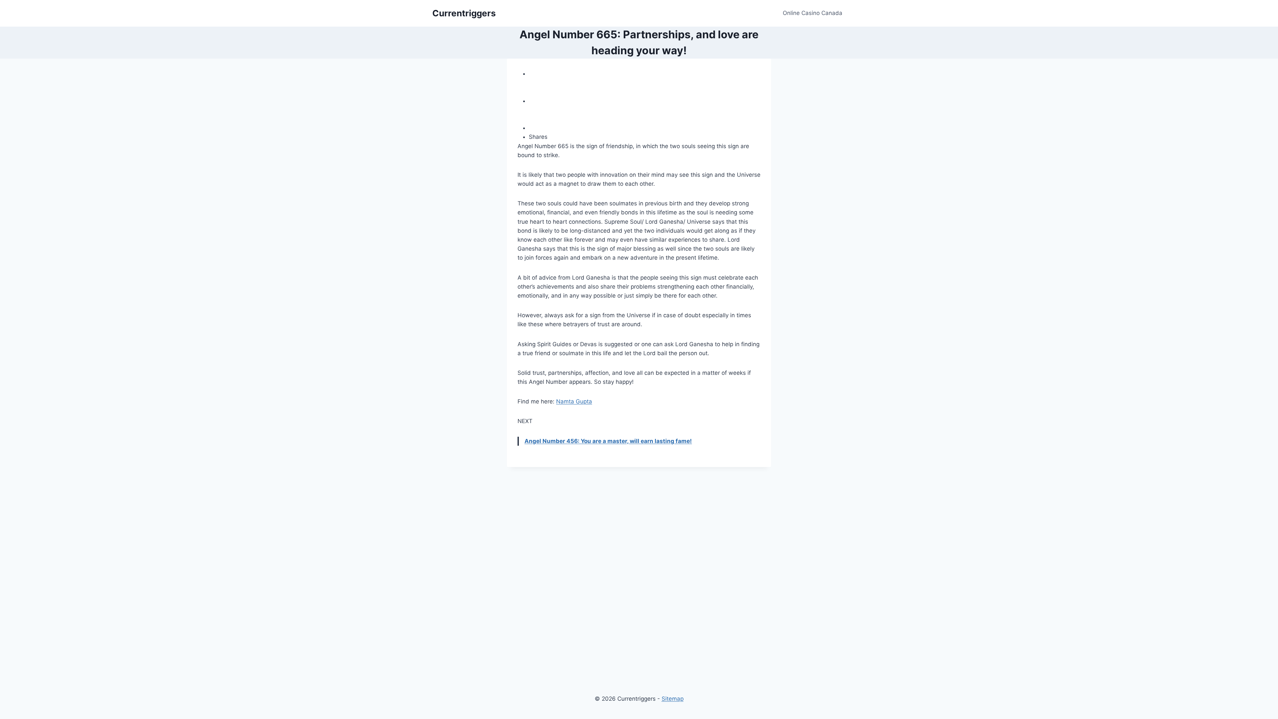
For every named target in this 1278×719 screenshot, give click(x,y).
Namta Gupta (574, 401)
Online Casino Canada (812, 13)
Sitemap (673, 698)
